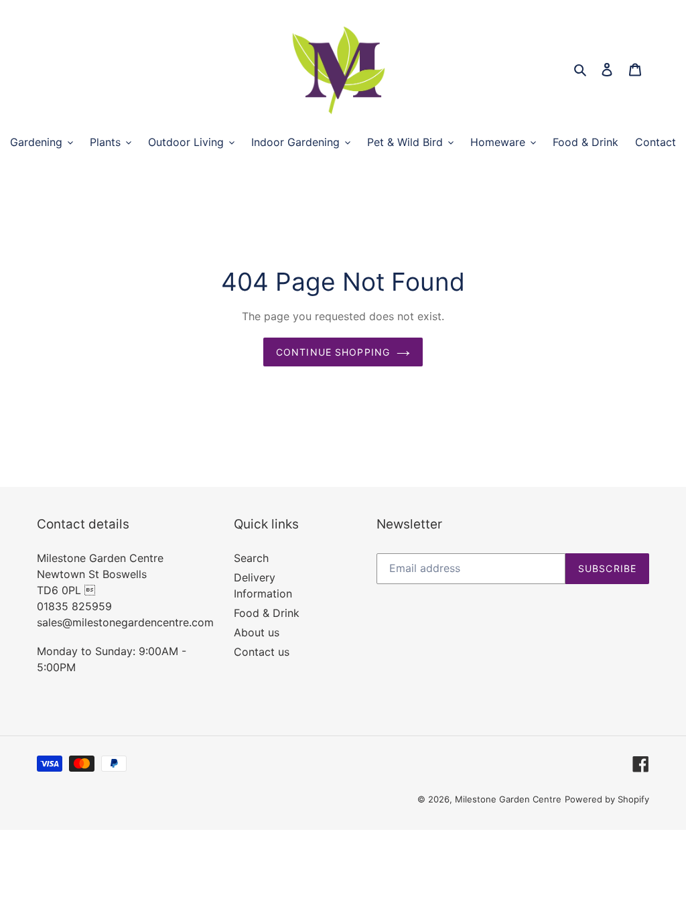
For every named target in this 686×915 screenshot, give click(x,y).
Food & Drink (266, 613)
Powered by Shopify (607, 799)
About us (256, 632)
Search (251, 558)
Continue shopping (333, 352)
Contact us (261, 651)
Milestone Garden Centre (508, 799)
